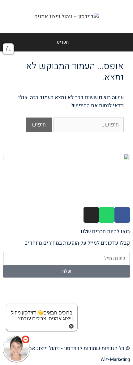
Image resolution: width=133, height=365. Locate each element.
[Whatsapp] (106, 215)
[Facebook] (122, 215)
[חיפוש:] (88, 125)
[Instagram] (91, 215)
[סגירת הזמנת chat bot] (71, 326)
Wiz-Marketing (115, 359)
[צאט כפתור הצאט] (16, 348)
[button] (8, 48)
